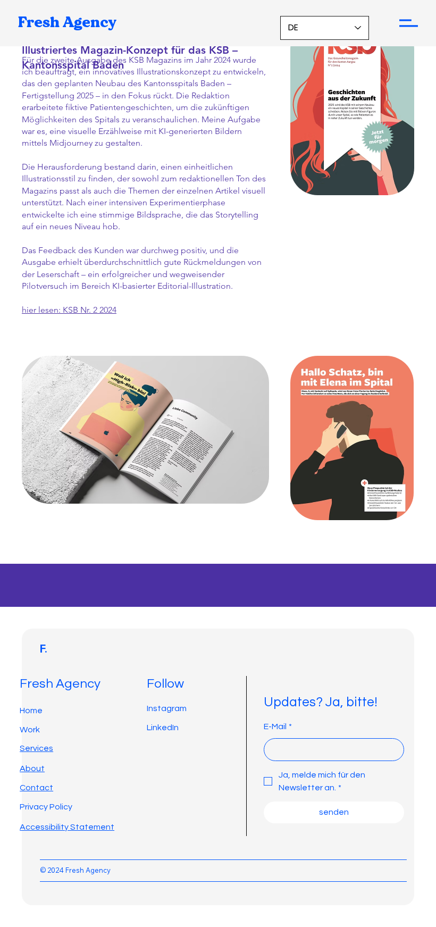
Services (36, 748)
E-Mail (278, 726)
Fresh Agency (67, 22)
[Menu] (408, 23)
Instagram (167, 708)
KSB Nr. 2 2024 (89, 310)
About (32, 768)
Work (30, 729)
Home (31, 710)
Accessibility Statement (67, 827)
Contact (36, 787)
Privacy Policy (46, 807)
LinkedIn (163, 727)
